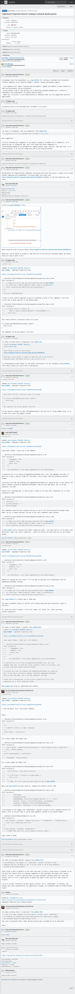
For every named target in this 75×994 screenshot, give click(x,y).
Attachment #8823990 (7, 538)
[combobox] (56, 2)
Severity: (15, 27)
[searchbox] (56, 2)
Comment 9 (8, 338)
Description (8, 76)
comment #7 (37, 342)
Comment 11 (8, 377)
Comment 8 (8, 262)
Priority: (8, 27)
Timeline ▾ (70, 71)
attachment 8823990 (16, 268)
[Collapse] (72, 75)
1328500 (11, 428)
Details (72, 58)
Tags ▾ (63, 71)
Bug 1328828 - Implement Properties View (12, 58)
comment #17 (39, 860)
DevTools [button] (14, 20)
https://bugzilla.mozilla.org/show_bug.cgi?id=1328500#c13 (50, 249)
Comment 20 (8, 856)
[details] (27, 268)
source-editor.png (8, 64)
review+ (66, 58)
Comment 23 (8, 949)
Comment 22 (8, 908)
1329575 (8, 934)
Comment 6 (8, 169)
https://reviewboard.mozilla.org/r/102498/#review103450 (21, 556)
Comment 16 (8, 623)
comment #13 (37, 627)
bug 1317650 (35, 80)
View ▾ (71, 6)
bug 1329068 (65, 363)
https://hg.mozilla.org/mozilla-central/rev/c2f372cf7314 (22, 955)
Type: (9, 25)
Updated (7, 112)
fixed (18, 43)
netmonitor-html (10, 188)
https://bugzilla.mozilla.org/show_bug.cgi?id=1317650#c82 (22, 177)
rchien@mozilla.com (15, 898)
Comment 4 (8, 127)
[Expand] (71, 120)
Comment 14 (8, 543)
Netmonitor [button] (15, 22)
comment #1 (42, 131)
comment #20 (38, 912)
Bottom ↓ (56, 71)
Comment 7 (8, 201)
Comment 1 (8, 102)
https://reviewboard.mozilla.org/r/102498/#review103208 (21, 274)
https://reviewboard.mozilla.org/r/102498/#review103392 (21, 446)
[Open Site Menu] (2, 2)
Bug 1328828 (11, 11)
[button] (70, 2)
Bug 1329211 (6, 686)
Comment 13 (8, 434)
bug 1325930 (49, 283)
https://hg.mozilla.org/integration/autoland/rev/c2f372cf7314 (24, 900)
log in (9, 979)
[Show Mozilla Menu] (5, 2)
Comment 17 (8, 692)
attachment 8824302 (16, 344)
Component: (7, 22)
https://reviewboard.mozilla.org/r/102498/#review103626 (21, 704)
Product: (8, 20)
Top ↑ (71, 988)
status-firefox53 (5, 963)
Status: (8, 33)
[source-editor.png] (21, 227)
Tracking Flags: (5, 39)
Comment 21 (8, 894)
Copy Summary (61, 6)
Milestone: (7, 35)
